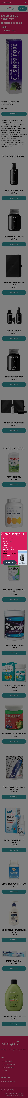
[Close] (2, 533)
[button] (10, 562)
